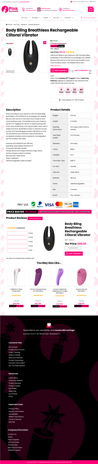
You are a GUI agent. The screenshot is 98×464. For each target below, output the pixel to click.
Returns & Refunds (15, 358)
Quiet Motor (74, 172)
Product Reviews (15, 383)
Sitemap (12, 422)
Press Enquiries (13, 439)
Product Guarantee (59, 43)
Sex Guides (13, 388)
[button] (44, 42)
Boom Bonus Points (15, 447)
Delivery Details (14, 355)
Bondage (35, 18)
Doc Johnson (75, 195)
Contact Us (12, 434)
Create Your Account (16, 350)
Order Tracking (14, 352)
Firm (72, 155)
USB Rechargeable (77, 184)
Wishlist (93, 1)
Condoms (67, 18)
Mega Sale (12, 391)
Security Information (16, 411)
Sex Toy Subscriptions (17, 366)
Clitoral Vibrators (33, 25)
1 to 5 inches (74, 135)
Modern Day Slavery (16, 417)
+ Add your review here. (35, 218)
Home (10, 25)
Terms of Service (15, 419)
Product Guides (14, 386)
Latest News (13, 378)
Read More (54, 66)
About (10, 437)
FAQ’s (11, 396)
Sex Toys (24, 18)
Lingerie (45, 18)
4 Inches (73, 121)
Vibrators (24, 25)
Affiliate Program (14, 450)
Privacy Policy (14, 409)
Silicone (73, 178)
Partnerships (13, 445)
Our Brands (13, 394)
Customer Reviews (16, 380)
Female (73, 166)
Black (72, 149)
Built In (72, 161)
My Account (85, 1)
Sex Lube (56, 18)
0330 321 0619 (24, 2)
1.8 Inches (73, 143)
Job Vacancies (13, 442)
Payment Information (17, 363)
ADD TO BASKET (60, 70)
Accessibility (13, 414)
